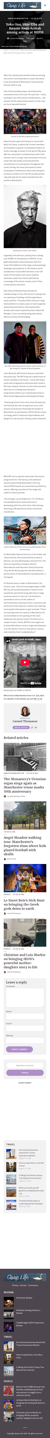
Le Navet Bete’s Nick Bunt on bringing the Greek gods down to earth (24, 904)
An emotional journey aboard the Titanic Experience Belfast (28, 1153)
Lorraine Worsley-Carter (16, 796)
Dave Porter (11, 859)
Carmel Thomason (17, 38)
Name (9, 1011)
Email (9, 1023)
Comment (10, 986)
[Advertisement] (25, 63)
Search (24, 1072)
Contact (23, 1285)
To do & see (36, 18)
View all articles (21, 727)
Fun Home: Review (24, 1297)
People (7, 894)
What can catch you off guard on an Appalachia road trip (31, 1190)
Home (6, 50)
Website (9, 1035)
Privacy (15, 1285)
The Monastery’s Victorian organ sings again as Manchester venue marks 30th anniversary (25, 785)
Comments (33, 1285)
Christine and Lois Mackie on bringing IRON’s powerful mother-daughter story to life (25, 961)
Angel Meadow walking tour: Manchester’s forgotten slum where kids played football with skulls (25, 846)
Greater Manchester (18, 18)
